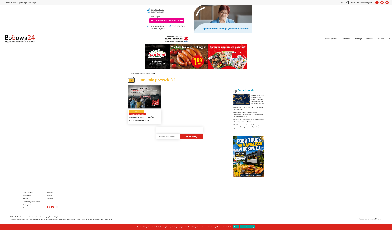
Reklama (380, 38)
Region (137, 111)
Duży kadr (26, 208)
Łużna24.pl (32, 3)
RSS (48, 202)
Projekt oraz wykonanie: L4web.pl (370, 219)
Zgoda (236, 227)
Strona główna (331, 38)
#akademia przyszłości (138, 114)
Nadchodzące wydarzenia (32, 202)
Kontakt (369, 38)
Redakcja (358, 38)
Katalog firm (27, 205)
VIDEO (25, 199)
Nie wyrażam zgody (247, 227)
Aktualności (345, 38)
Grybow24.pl (22, 3)
